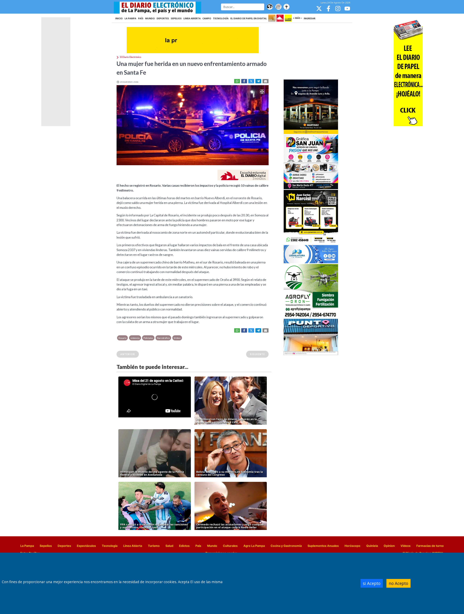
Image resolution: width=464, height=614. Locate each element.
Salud (169, 546)
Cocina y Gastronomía (286, 546)
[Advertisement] (311, 51)
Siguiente (257, 354)
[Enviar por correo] (265, 81)
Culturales (230, 546)
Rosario (122, 338)
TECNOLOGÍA (221, 18)
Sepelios (46, 546)
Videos (406, 546)
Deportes (64, 546)
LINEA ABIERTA (192, 18)
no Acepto (398, 583)
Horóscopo (352, 546)
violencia (135, 338)
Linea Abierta (132, 546)
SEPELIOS (176, 18)
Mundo (212, 546)
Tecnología (109, 546)
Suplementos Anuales (323, 546)
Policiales (148, 338)
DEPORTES (163, 18)
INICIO (119, 18)
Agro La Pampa (254, 546)
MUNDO (150, 18)
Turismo (154, 546)
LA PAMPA (130, 18)
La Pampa (27, 546)
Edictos (184, 546)
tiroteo (177, 338)
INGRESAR (309, 18)
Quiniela (372, 546)
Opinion (389, 546)
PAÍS (140, 18)
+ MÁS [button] (296, 18)
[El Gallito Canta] (270, 7)
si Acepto (371, 583)
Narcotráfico (163, 338)
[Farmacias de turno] (286, 7)
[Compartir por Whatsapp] (237, 81)
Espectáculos (86, 546)
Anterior (127, 354)
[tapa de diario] (278, 7)
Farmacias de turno (430, 546)
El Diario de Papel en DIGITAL (248, 18)
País (198, 546)
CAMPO (206, 18)
